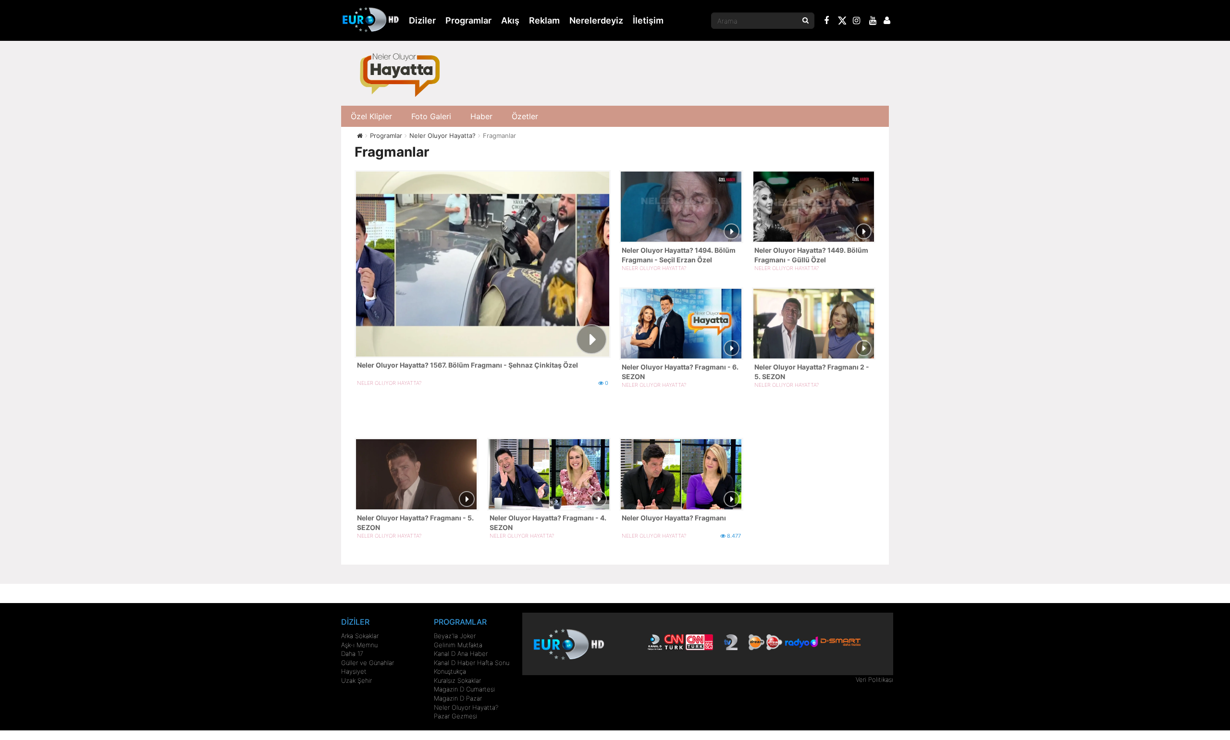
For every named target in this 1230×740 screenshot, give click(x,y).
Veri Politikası (874, 679)
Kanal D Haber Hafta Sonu (471, 662)
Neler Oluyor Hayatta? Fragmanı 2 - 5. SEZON (811, 372)
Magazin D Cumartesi (464, 689)
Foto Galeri (431, 116)
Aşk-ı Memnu (359, 645)
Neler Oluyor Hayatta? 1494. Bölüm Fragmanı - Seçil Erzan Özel (679, 255)
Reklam (544, 20)
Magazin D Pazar (458, 698)
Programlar (468, 20)
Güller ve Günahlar (367, 662)
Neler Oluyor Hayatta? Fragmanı (674, 518)
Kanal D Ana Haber (461, 653)
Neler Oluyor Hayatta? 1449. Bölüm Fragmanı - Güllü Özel (811, 255)
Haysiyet (354, 671)
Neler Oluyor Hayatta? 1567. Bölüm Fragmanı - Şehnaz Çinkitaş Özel (467, 365)
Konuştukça (450, 671)
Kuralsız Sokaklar (457, 680)
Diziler (422, 20)
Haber (481, 116)
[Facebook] (827, 22)
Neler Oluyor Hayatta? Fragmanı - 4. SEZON (548, 522)
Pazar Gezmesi (455, 716)
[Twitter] (842, 22)
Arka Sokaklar (360, 636)
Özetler (525, 116)
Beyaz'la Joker (455, 636)
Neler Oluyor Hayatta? (466, 707)
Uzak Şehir (356, 680)
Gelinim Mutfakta (458, 645)
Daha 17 (352, 653)
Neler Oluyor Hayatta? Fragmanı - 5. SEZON (415, 522)
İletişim (648, 20)
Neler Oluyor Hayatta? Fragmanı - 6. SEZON (680, 372)
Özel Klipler (371, 116)
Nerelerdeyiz (596, 20)
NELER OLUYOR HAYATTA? (389, 383)
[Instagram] (857, 22)
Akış (510, 20)
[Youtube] (873, 22)
